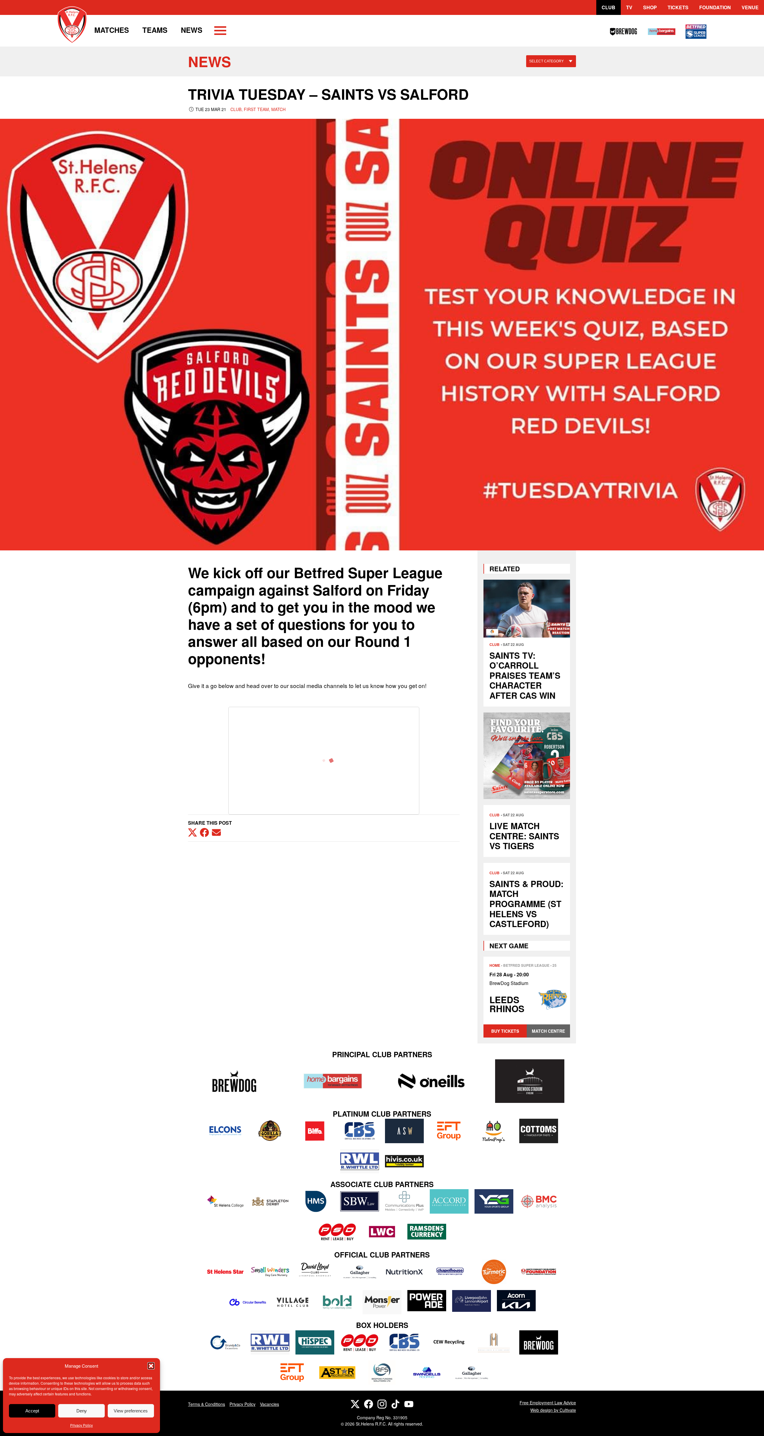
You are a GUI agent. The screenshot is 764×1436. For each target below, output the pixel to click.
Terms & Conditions (206, 1404)
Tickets (678, 7)
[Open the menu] (220, 31)
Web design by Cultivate (553, 1410)
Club (608, 7)
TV (629, 7)
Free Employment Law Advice (548, 1403)
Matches (111, 30)
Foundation (715, 7)
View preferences (131, 1410)
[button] (151, 1366)
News (191, 30)
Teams (154, 30)
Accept (32, 1410)
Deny (81, 1410)
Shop (650, 7)
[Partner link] (234, 1081)
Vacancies (269, 1404)
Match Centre (548, 1031)
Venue (750, 7)
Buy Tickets (505, 1031)
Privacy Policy (81, 1425)
